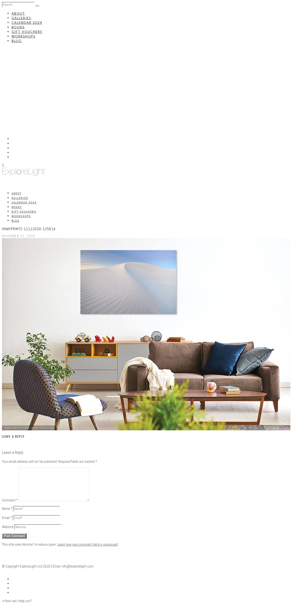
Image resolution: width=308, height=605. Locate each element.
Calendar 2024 (27, 23)
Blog (17, 41)
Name (7, 508)
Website (7, 527)
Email (7, 517)
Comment (10, 500)
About (18, 13)
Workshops (24, 36)
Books (18, 27)
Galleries (21, 18)
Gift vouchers (27, 32)
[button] (17, 601)
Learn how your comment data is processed (88, 544)
